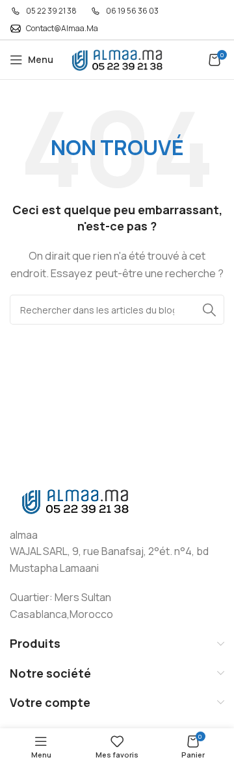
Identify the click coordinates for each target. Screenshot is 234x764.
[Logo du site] (117, 59)
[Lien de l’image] (75, 500)
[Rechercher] (209, 310)
